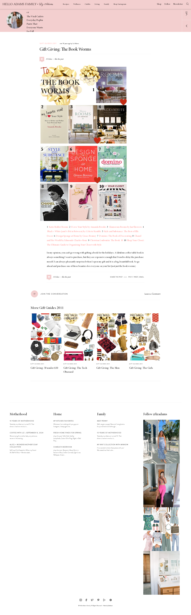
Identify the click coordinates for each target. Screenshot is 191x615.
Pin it (130, 277)
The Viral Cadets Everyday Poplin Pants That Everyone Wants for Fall (35, 24)
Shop (159, 4)
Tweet (136, 277)
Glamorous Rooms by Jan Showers (125, 227)
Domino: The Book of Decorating (115, 236)
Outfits (87, 4)
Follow (167, 4)
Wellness (77, 4)
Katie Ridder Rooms (58, 227)
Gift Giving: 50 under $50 (44, 368)
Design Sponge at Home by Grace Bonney (76, 236)
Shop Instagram (119, 4)
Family (106, 4)
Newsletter (178, 4)
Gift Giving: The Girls (141, 368)
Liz (28, 12)
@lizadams (160, 414)
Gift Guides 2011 (48, 43)
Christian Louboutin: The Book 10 (106, 240)
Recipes (66, 4)
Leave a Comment (152, 293)
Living (97, 4)
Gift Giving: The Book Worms (65, 49)
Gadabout (110, 606)
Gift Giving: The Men (108, 368)
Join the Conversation (51, 294)
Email (141, 277)
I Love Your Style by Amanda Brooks (88, 227)
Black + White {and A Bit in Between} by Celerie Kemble (74, 231)
